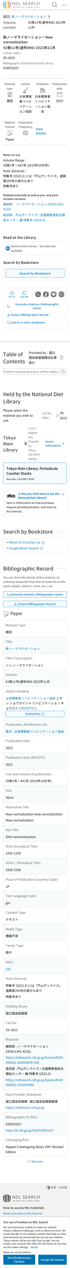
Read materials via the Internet (22, 1213)
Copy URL (24, 296)
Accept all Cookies (52, 1260)
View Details (41, 130)
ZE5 (8, 969)
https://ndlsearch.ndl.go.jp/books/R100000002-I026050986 (34, 1082)
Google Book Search (24, 548)
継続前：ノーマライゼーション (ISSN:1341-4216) (34, 206)
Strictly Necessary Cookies (19, 1260)
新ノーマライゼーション (29, 16)
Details (34, 1247)
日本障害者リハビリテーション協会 (30, 698)
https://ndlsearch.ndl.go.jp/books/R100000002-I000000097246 (34, 1060)
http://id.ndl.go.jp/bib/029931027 (30, 1130)
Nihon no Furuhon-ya (25, 542)
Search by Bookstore (35, 273)
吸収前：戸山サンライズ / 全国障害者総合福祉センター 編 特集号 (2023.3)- (34, 217)
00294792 (28, 708)
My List (12, 296)
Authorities (32, 714)
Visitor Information (53, 443)
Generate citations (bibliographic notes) (37, 306)
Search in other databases (28, 322)
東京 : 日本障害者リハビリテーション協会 (35, 731)
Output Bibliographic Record (29, 315)
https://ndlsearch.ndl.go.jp (25, 1107)
